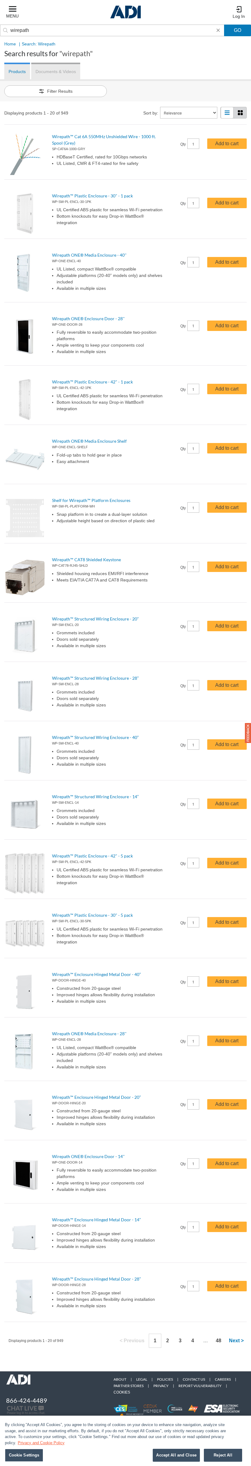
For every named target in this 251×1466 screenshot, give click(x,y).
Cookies (122, 1392)
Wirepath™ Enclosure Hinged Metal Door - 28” (96, 1278)
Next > (236, 1340)
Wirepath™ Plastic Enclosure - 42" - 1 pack (92, 381)
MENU (12, 16)
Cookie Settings (24, 1455)
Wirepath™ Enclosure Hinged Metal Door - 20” (96, 1097)
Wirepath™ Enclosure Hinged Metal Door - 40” (96, 974)
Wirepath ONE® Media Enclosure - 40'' (89, 255)
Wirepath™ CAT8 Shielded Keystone (86, 559)
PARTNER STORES (129, 1385)
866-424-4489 (26, 1400)
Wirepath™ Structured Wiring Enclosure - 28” (95, 678)
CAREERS (223, 1379)
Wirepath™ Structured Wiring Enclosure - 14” (95, 796)
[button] (248, 733)
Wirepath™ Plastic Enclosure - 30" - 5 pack (92, 915)
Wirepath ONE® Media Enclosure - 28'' (89, 1033)
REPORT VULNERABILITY (200, 1385)
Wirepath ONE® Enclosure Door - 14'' (88, 1156)
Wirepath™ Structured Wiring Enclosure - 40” (95, 737)
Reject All (223, 1455)
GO (237, 30)
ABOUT (120, 1379)
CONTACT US (194, 1379)
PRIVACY (161, 1385)
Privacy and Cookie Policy (41, 1443)
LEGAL (141, 1379)
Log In (239, 16)
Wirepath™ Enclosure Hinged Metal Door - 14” (96, 1219)
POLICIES (165, 1379)
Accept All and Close (176, 1455)
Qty (183, 144)
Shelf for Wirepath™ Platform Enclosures (91, 500)
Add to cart (226, 143)
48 (218, 1340)
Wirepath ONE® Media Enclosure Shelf (89, 441)
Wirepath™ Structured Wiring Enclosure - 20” (95, 618)
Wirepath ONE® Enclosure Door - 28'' (88, 318)
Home (10, 43)
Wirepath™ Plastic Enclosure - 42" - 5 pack (92, 855)
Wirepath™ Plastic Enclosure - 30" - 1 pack (92, 195)
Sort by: (150, 113)
